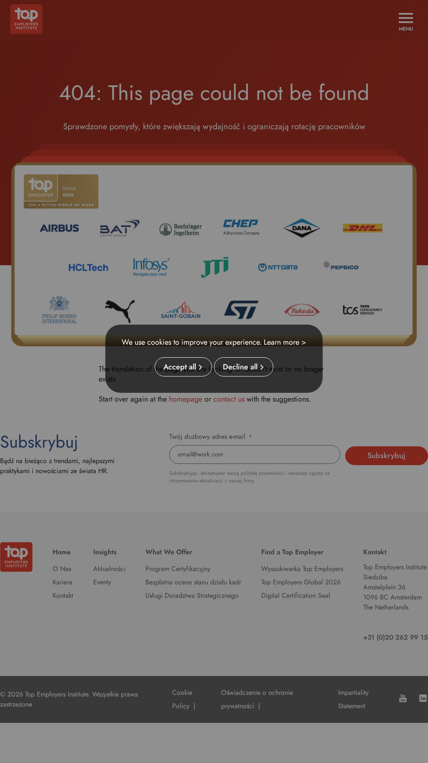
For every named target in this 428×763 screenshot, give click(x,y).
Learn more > (285, 342)
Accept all (179, 366)
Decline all (240, 366)
